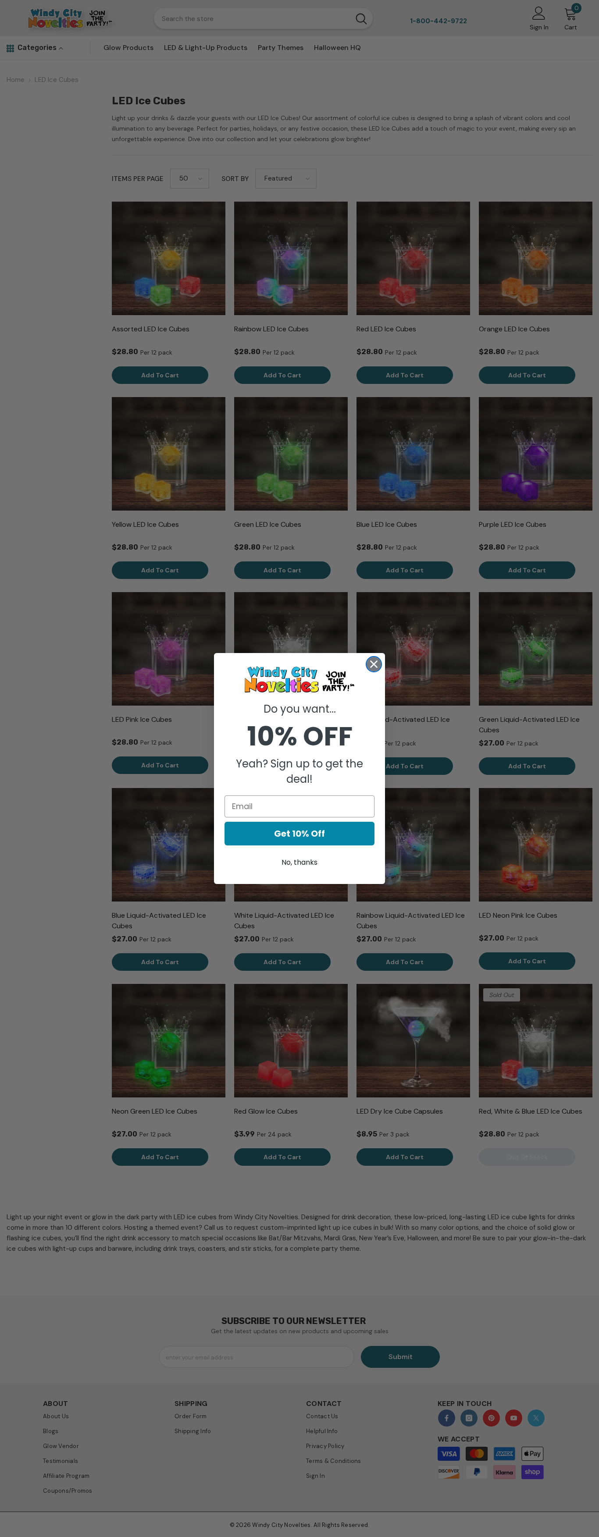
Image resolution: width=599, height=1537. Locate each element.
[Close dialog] (374, 664)
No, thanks (299, 862)
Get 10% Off (299, 833)
